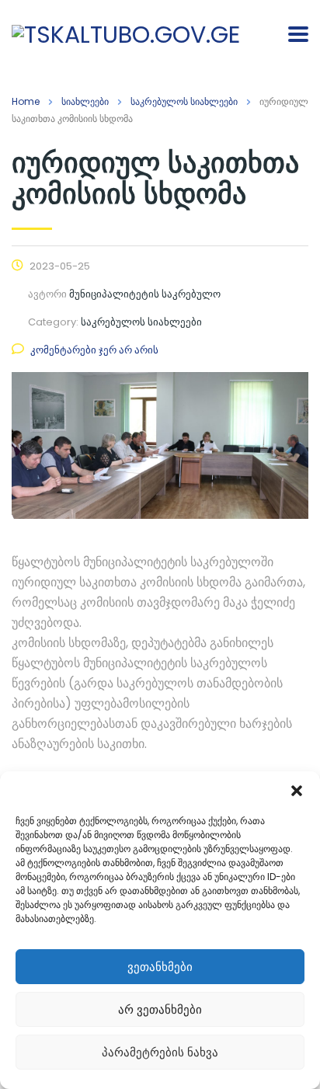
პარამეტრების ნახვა (160, 1052)
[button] (296, 790)
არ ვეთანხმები (160, 1009)
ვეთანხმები (160, 967)
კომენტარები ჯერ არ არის (94, 350)
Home (26, 101)
